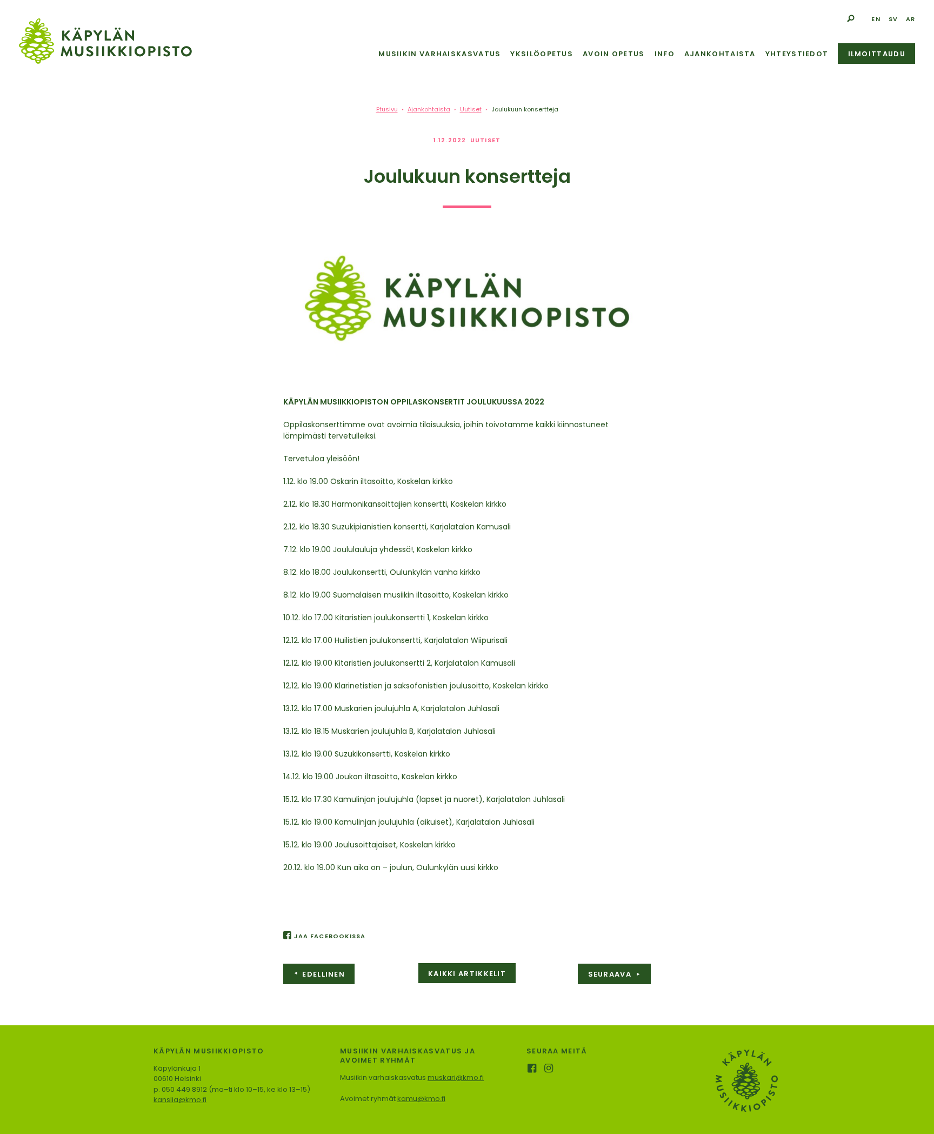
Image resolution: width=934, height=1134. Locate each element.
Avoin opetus (614, 54)
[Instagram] (549, 1069)
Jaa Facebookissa (329, 936)
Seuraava (614, 974)
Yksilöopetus (541, 54)
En (875, 19)
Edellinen (319, 974)
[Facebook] (532, 1069)
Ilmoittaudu (876, 54)
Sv (893, 19)
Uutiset (485, 140)
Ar (910, 19)
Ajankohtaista (720, 54)
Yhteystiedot (797, 54)
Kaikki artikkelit (467, 974)
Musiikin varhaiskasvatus (439, 54)
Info (665, 54)
